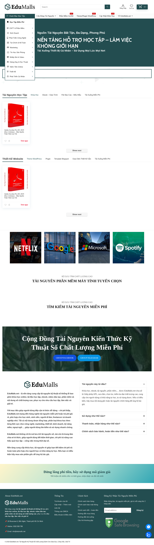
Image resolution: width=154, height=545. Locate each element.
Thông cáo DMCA (61, 511)
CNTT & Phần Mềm (16, 28)
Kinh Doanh (14, 33)
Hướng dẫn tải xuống (86, 517)
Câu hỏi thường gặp (85, 520)
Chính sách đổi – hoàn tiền (88, 510)
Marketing (14, 47)
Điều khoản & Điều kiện (63, 515)
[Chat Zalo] (149, 535)
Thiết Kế (12, 72)
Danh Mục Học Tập (17, 16)
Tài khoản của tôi (60, 501)
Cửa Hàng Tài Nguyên (45, 16)
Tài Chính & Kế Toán (18, 43)
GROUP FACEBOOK (65, 358)
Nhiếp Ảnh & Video (16, 57)
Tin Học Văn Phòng (17, 52)
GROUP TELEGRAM (89, 358)
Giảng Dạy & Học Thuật (18, 62)
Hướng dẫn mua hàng (86, 513)
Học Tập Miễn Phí (16, 22)
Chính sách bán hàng (86, 501)
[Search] (107, 7)
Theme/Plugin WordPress (86, 15)
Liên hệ (57, 508)
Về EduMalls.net (124, 16)
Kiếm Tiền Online (16, 67)
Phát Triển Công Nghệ (17, 38)
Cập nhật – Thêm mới (62, 505)
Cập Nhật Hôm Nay (107, 15)
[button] (113, 384)
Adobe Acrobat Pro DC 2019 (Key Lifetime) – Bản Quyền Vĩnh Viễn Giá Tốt (14, 132)
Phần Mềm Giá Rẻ (66, 15)
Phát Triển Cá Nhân (17, 76)
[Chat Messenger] (149, 527)
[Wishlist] (131, 6)
